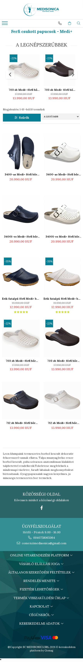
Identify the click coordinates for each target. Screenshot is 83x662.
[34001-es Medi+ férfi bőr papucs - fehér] (62, 214)
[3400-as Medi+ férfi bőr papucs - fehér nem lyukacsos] (62, 152)
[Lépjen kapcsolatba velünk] (60, 23)
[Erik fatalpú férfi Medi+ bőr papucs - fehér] (62, 276)
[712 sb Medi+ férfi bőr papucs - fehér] (62, 400)
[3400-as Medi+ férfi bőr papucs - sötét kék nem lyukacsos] (21, 152)
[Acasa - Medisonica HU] (41, 9)
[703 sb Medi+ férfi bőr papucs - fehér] (24, 70)
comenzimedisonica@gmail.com (43, 543)
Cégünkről (40, 615)
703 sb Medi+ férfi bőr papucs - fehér (24, 90)
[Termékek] (5, 24)
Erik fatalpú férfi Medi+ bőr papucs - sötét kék (21, 298)
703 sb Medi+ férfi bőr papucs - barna (59, 90)
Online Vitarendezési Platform (40, 555)
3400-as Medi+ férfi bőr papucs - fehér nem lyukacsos (62, 174)
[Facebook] (41, 507)
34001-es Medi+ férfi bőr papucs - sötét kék (21, 236)
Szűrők (23, 117)
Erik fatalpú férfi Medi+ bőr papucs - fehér (62, 298)
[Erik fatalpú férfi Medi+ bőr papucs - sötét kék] (21, 276)
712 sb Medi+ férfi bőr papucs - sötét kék (20, 423)
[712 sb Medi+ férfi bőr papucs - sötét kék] (21, 400)
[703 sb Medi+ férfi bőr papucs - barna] (59, 70)
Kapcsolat (40, 606)
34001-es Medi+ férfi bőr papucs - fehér (62, 236)
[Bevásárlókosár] (69, 23)
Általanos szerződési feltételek (40, 572)
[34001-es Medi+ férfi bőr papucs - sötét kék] (21, 214)
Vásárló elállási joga (40, 564)
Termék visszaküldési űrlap (40, 598)
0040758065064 (43, 537)
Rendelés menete (39, 581)
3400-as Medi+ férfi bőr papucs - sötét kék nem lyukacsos (21, 174)
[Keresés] (78, 23)
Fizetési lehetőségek (40, 589)
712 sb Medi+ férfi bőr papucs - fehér (62, 423)
